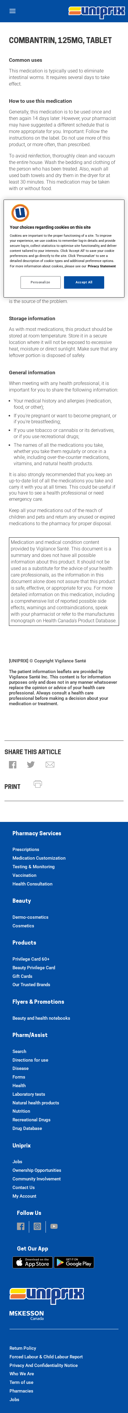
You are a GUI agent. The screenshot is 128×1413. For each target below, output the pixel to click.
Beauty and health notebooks (41, 1018)
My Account (24, 1196)
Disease (21, 1068)
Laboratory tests (29, 1094)
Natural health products (36, 1103)
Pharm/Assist (30, 1035)
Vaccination (24, 875)
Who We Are (22, 1373)
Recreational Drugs (32, 1119)
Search (19, 1051)
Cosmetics (23, 926)
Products (24, 943)
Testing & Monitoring (34, 866)
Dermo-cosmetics (31, 917)
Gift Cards (22, 976)
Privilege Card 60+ (31, 959)
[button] (12, 765)
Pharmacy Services (37, 834)
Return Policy (23, 1348)
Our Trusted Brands (31, 984)
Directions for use (30, 1060)
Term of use (21, 1382)
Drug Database (27, 1128)
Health (19, 1085)
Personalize (40, 282)
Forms (19, 1077)
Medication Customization (39, 858)
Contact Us (24, 1187)
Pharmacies (21, 1391)
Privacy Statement (102, 266)
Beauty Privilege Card (34, 967)
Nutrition (21, 1111)
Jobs (17, 1161)
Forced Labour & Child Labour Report (46, 1357)
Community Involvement (37, 1179)
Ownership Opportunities (37, 1170)
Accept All (84, 282)
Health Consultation (32, 884)
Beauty (22, 901)
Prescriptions (26, 849)
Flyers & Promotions (38, 1002)
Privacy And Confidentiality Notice (44, 1365)
